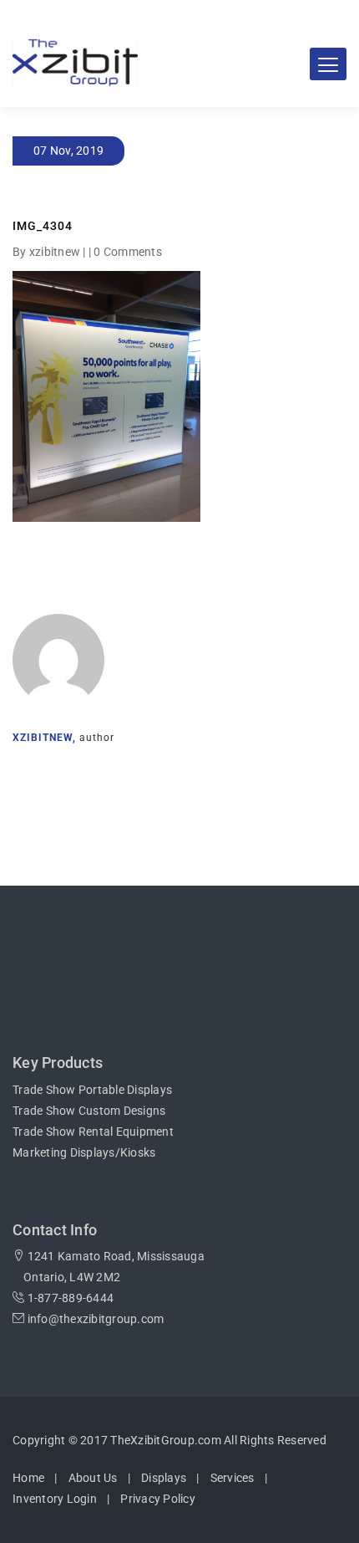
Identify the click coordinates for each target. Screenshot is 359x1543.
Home (28, 1477)
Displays (163, 1477)
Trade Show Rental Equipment (93, 1131)
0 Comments (128, 251)
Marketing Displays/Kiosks (84, 1152)
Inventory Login (55, 1498)
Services (232, 1477)
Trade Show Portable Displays (92, 1089)
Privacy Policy (157, 1498)
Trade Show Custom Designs (89, 1110)
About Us (93, 1477)
